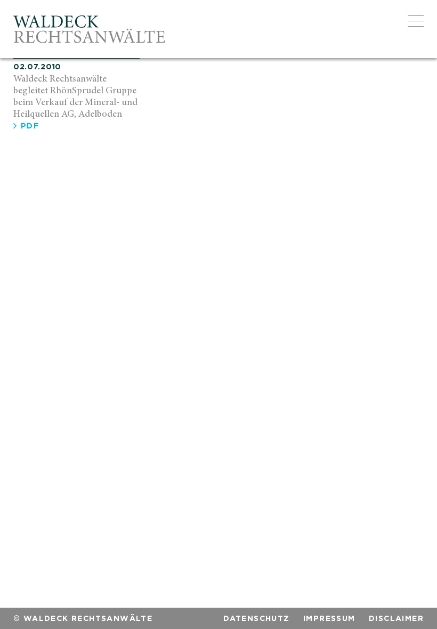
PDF (28, 126)
